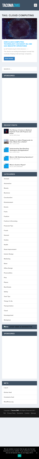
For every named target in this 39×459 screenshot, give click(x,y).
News (5, 263)
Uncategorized (8, 315)
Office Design (8, 268)
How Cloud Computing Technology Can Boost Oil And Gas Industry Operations (18, 44)
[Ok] (37, 453)
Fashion (6, 216)
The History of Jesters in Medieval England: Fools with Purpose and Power (21, 131)
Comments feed (9, 397)
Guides (6, 240)
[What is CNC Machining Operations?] (6, 158)
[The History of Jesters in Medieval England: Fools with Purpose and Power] (6, 131)
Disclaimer (20, 413)
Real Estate (7, 287)
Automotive (20, 166)
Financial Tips (8, 226)
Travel (6, 310)
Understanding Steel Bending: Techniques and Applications (19, 149)
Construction (8, 197)
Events (6, 207)
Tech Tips (7, 296)
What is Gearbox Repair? (18, 165)
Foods (6, 230)
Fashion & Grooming (10, 221)
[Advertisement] (19, 99)
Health (6, 244)
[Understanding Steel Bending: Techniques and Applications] (6, 149)
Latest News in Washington (20, 327)
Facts (18, 135)
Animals (6, 178)
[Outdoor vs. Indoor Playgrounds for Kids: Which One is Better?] (6, 141)
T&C (4, 413)
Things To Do (8, 301)
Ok (19, 455)
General (23, 49)
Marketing (7, 259)
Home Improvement (10, 249)
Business (7, 193)
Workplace (7, 320)
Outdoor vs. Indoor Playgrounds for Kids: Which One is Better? (21, 141)
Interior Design (8, 254)
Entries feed (8, 392)
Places (6, 282)
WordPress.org (8, 402)
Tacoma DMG (15, 410)
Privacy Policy (11, 413)
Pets (5, 277)
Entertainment (8, 202)
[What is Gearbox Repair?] (6, 166)
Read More (9, 58)
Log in (6, 387)
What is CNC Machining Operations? (21, 157)
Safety (6, 291)
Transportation (8, 306)
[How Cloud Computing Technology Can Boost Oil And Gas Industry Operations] (19, 28)
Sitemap (33, 413)
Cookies (27, 413)
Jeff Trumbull (8, 49)
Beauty (6, 188)
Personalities (8, 273)
